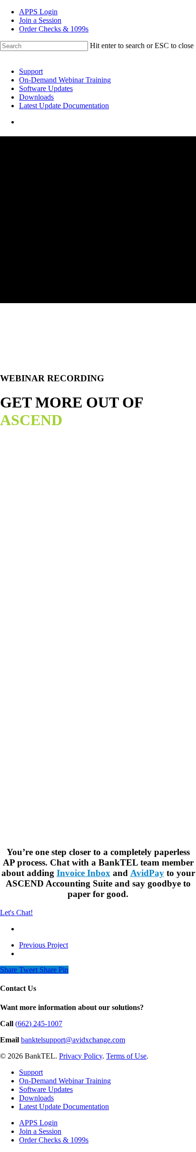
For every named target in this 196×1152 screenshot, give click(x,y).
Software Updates (46, 88)
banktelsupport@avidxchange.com (73, 1040)
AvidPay (147, 873)
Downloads (36, 97)
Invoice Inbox (83, 873)
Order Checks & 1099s (53, 29)
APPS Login (38, 12)
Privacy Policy (80, 1056)
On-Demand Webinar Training (65, 80)
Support (31, 71)
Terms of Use (126, 1056)
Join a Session (40, 20)
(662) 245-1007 (38, 1023)
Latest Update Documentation (64, 106)
